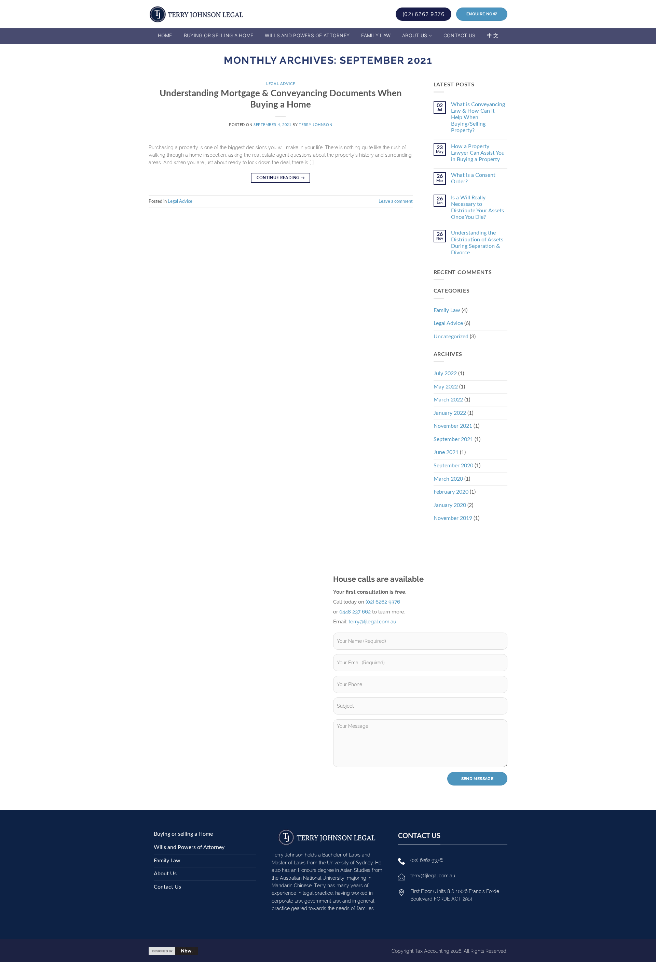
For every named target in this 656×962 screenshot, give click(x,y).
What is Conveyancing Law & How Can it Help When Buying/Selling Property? (478, 117)
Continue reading (281, 178)
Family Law (376, 35)
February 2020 (451, 492)
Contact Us (459, 35)
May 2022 (446, 387)
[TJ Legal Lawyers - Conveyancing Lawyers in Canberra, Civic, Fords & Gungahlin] (196, 14)
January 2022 (450, 413)
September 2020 (453, 465)
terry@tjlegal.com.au (372, 622)
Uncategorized (451, 336)
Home (165, 35)
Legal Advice (280, 84)
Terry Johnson (315, 125)
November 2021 (453, 426)
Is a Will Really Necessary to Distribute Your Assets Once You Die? (477, 207)
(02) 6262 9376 (383, 602)
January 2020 (450, 505)
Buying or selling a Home (219, 35)
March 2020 (448, 479)
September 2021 (453, 439)
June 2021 (446, 452)
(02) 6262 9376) (426, 860)
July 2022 (445, 373)
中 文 (492, 35)
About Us (414, 35)
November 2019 (453, 518)
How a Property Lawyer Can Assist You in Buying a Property (478, 153)
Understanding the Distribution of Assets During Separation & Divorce (477, 242)
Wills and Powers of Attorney (307, 35)
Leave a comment (396, 201)
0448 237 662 (355, 612)
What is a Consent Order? (473, 178)
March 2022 (448, 399)
